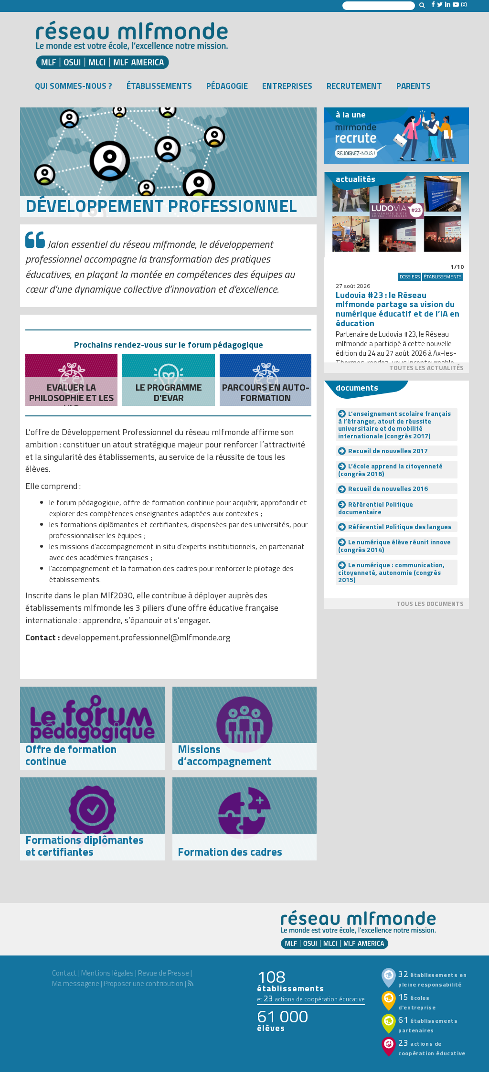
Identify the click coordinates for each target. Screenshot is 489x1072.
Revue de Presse (163, 972)
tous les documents (430, 603)
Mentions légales (107, 972)
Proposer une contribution (143, 983)
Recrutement (354, 86)
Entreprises (287, 86)
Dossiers (410, 276)
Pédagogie (227, 86)
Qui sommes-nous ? (73, 86)
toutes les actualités (426, 367)
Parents (413, 86)
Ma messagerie (75, 983)
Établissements (159, 86)
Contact (64, 972)
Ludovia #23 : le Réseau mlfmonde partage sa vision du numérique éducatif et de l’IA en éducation (397, 308)
